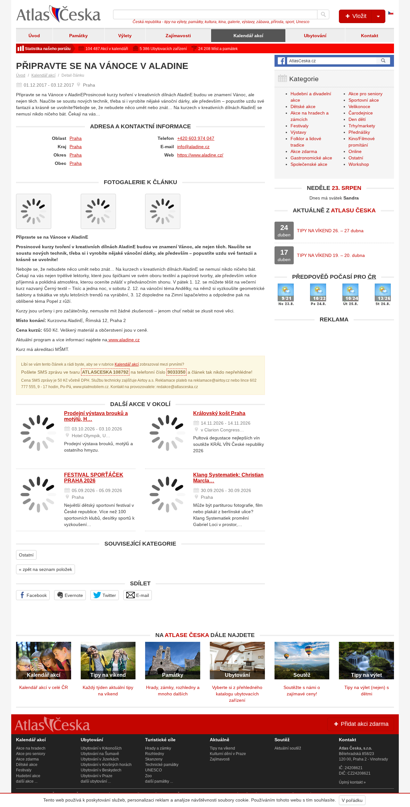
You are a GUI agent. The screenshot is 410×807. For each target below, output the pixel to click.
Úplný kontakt (351, 782)
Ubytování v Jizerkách (100, 759)
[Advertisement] (334, 371)
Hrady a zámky (158, 748)
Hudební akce (28, 776)
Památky (78, 35)
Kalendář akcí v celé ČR (43, 687)
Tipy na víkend (222, 748)
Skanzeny (153, 759)
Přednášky (359, 132)
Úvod (34, 35)
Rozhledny (154, 754)
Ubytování (315, 35)
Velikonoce (359, 106)
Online (355, 151)
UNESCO (153, 770)
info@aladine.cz (193, 146)
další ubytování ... (96, 781)
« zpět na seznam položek (45, 569)
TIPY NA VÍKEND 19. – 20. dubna (331, 255)
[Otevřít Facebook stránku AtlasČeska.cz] (334, 61)
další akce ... (26, 781)
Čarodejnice (360, 112)
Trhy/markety (361, 125)
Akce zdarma (304, 151)
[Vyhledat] (323, 14)
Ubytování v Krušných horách (106, 764)
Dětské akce (303, 106)
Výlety (125, 35)
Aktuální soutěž (288, 748)
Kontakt (369, 35)
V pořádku (352, 800)
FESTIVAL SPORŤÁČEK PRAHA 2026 (93, 477)
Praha (76, 138)
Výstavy (298, 132)
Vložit (358, 16)
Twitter (108, 595)
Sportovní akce (363, 100)
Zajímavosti (178, 35)
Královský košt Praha (219, 413)
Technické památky (161, 764)
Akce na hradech (30, 748)
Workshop (358, 164)
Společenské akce (309, 164)
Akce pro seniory (365, 93)
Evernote (73, 595)
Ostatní (26, 554)
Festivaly (299, 125)
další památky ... (159, 781)
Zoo (148, 776)
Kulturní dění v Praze (228, 754)
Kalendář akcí (248, 35)
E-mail (142, 595)
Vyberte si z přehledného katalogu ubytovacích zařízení (237, 694)
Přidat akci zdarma (364, 724)
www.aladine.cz (123, 339)
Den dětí (357, 119)
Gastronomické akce (311, 157)
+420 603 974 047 (195, 138)
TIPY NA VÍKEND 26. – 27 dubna (330, 230)
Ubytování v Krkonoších (101, 748)
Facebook (36, 595)
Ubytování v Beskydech (101, 770)
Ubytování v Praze (96, 776)
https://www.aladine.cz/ (200, 154)
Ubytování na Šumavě (100, 754)
